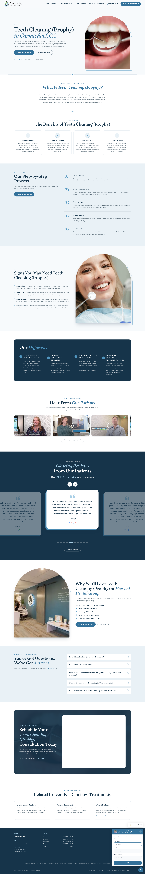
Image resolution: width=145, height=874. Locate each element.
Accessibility (115, 870)
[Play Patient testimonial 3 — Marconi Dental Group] (109, 425)
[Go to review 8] (81, 542)
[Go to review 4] (67, 542)
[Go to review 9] (84, 542)
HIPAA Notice (101, 870)
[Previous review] (69, 484)
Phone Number (118, 854)
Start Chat (128, 863)
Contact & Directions (96, 3)
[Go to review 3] (64, 542)
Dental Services (51, 4)
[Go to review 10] (87, 542)
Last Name (116, 848)
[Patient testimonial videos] (72, 426)
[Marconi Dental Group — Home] (13, 4)
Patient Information (66, 4)
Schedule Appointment (131, 3)
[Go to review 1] (58, 542)
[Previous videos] (63, 441)
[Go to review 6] (75, 542)
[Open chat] (140, 869)
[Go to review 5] (71, 542)
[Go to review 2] (61, 542)
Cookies (122, 870)
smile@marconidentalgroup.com (23, 843)
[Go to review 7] (78, 542)
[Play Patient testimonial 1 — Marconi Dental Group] (32, 425)
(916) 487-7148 (113, 4)
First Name (117, 841)
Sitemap (128, 870)
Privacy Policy (92, 870)
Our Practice (81, 4)
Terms (108, 870)
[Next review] (75, 484)
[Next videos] (82, 441)
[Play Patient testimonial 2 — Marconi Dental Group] (71, 425)
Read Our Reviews (72, 549)
